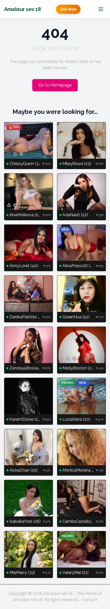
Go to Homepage (55, 85)
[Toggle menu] (101, 9)
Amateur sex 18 (22, 9)
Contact (89, 599)
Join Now (68, 9)
